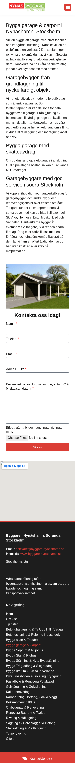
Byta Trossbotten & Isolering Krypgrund (33, 676)
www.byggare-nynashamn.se (41, 553)
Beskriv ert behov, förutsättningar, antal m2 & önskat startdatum (37, 386)
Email (10, 354)
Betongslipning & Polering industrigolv (33, 634)
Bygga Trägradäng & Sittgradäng (29, 666)
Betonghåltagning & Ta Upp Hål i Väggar (35, 629)
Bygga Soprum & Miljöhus (24, 650)
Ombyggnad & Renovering (25, 707)
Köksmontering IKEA (21, 702)
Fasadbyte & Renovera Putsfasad (30, 681)
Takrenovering (16, 733)
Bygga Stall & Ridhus (21, 655)
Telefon (11, 339)
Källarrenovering (18, 692)
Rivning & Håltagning (21, 718)
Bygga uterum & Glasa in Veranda (30, 671)
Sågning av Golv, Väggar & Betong (30, 723)
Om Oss (11, 619)
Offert (10, 738)
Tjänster (12, 624)
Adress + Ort (15, 369)
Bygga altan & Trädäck (22, 640)
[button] (67, 7)
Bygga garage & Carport (23, 645)
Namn (10, 323)
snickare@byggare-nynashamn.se (40, 549)
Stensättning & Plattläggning (26, 728)
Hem (9, 614)
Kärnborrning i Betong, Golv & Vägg (31, 697)
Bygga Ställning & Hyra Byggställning (32, 660)
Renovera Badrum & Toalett (25, 712)
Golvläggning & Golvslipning (26, 686)
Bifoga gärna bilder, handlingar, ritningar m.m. (34, 429)
